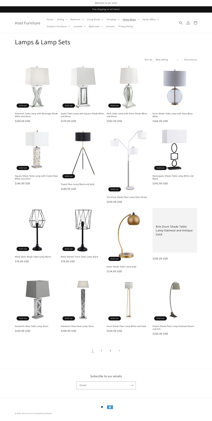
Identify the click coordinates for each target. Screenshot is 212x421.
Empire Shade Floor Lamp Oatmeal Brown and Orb (173, 327)
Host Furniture (28, 413)
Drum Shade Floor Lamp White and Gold (126, 326)
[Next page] (119, 350)
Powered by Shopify (43, 413)
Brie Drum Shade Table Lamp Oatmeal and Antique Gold (174, 230)
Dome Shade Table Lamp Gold (121, 266)
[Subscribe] (132, 385)
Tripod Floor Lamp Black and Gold (77, 184)
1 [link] (92, 350)
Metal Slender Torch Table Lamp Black (79, 256)
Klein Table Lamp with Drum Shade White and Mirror (127, 115)
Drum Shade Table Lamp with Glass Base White (172, 115)
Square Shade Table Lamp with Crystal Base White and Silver (36, 177)
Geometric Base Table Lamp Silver (31, 326)
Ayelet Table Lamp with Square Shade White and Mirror (82, 115)
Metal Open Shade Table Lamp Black (33, 256)
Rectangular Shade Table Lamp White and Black (173, 177)
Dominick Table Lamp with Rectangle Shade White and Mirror (36, 115)
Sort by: (149, 59)
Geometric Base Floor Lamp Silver (77, 326)
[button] (62, 19)
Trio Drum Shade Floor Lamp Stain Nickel (127, 197)
